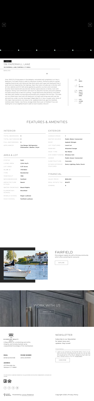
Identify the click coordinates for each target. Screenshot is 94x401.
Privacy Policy (78, 356)
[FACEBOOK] (5, 387)
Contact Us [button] (47, 311)
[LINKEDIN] (13, 387)
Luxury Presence (28, 395)
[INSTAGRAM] (9, 387)
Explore (61, 262)
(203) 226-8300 (26, 357)
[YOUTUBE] (17, 387)
